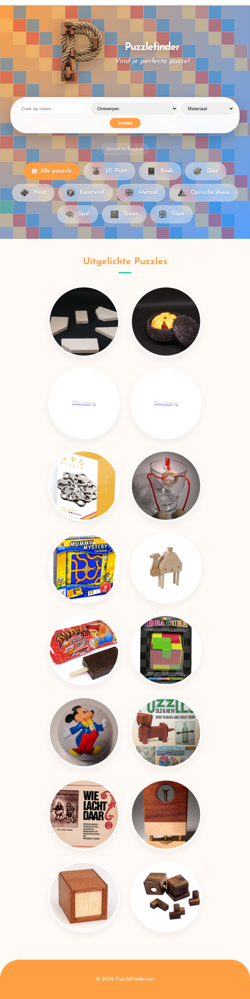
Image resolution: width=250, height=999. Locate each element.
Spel (84, 214)
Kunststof (92, 192)
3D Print (116, 171)
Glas (212, 171)
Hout (39, 192)
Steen (130, 214)
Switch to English (125, 149)
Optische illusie (210, 192)
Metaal (147, 192)
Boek (166, 171)
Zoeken (125, 123)
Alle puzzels (56, 171)
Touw (178, 214)
